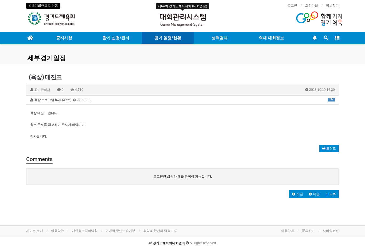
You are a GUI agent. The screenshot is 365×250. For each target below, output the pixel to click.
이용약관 (57, 231)
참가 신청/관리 (116, 38)
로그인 (292, 5)
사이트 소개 (34, 231)
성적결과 (220, 38)
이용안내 (287, 231)
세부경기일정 (47, 58)
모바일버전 (331, 231)
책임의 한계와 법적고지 (160, 231)
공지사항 (64, 38)
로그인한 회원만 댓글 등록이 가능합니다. (182, 176)
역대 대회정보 (271, 38)
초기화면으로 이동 (44, 5)
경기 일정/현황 (167, 38)
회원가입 (311, 5)
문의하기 (308, 231)
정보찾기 (332, 5)
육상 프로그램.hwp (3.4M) (183, 100)
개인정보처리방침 (85, 231)
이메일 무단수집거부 (120, 231)
